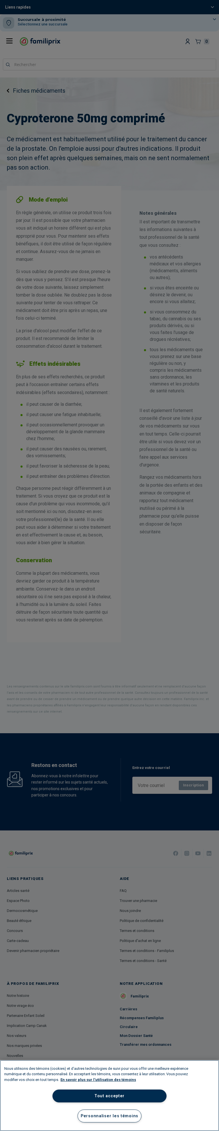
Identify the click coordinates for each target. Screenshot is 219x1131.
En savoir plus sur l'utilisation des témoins (98, 1080)
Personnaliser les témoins (109, 1116)
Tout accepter (109, 1096)
